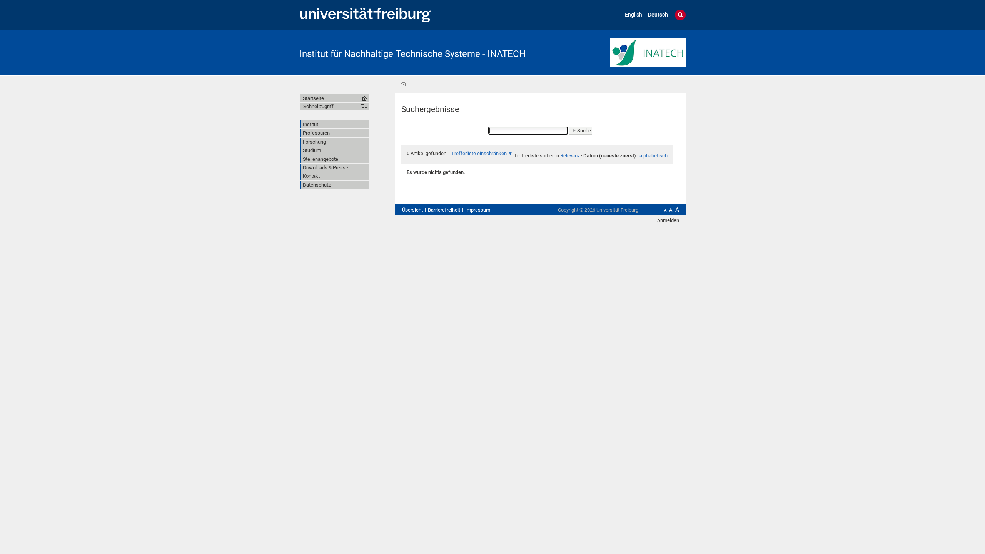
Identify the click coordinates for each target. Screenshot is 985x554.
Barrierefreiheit (444, 210)
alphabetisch (653, 156)
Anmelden (668, 220)
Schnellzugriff (318, 106)
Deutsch (658, 15)
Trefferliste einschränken (479, 153)
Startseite (403, 84)
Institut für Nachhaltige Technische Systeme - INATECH (412, 53)
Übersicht (412, 210)
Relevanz (570, 156)
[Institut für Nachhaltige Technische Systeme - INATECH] (648, 51)
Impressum (477, 210)
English (633, 15)
